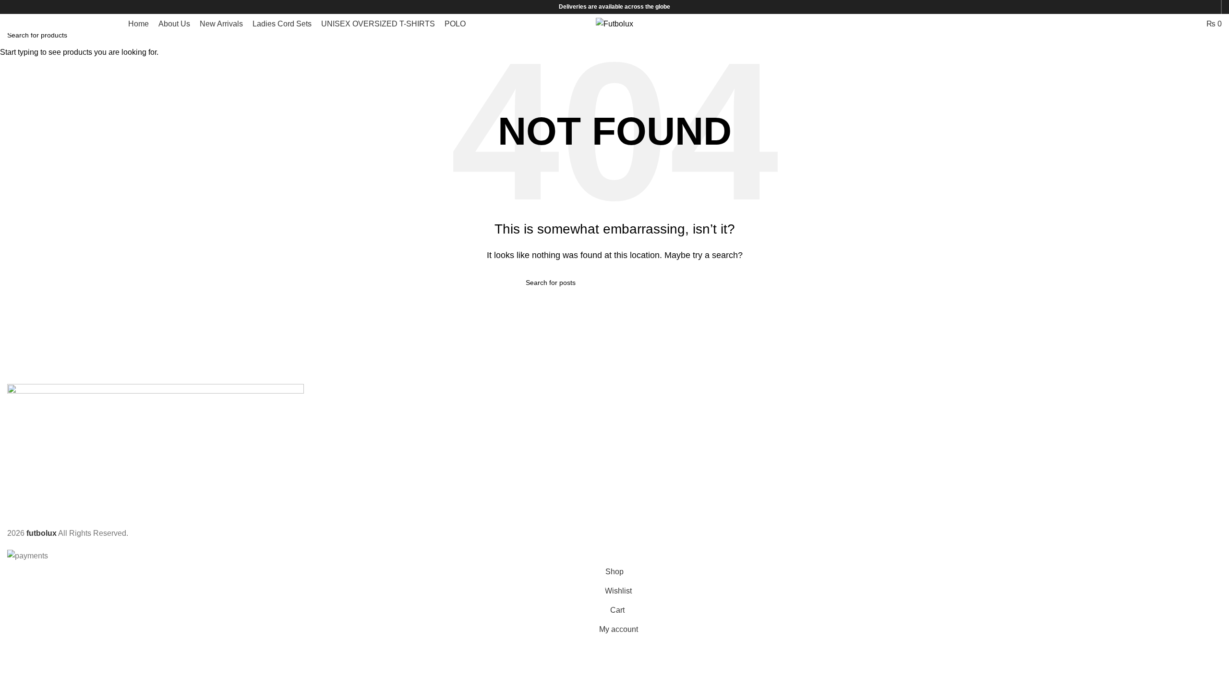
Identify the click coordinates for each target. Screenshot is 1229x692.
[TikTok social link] (1210, 7)
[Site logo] (614, 23)
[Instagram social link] (1198, 7)
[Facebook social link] (1186, 7)
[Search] (1159, 23)
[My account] (1143, 23)
